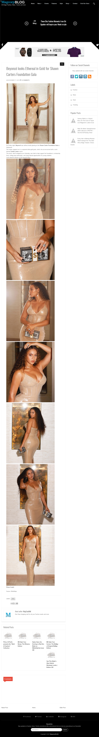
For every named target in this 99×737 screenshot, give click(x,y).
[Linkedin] (85, 76)
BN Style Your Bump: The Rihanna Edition (24, 644)
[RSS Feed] (89, 76)
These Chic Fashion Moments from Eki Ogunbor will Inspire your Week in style (53, 23)
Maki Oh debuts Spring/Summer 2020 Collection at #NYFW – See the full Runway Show (87, 130)
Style (62, 64)
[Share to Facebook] (17, 603)
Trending (75, 105)
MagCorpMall (27, 611)
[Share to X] (15, 603)
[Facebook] (72, 76)
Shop (66, 3)
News (38, 3)
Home (33, 707)
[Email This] (12, 603)
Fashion (75, 90)
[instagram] (81, 76)
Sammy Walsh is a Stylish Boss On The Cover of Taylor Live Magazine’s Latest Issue (86, 120)
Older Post (63, 707)
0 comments (26, 80)
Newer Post (4, 707)
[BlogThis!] (13, 603)
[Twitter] (76, 76)
